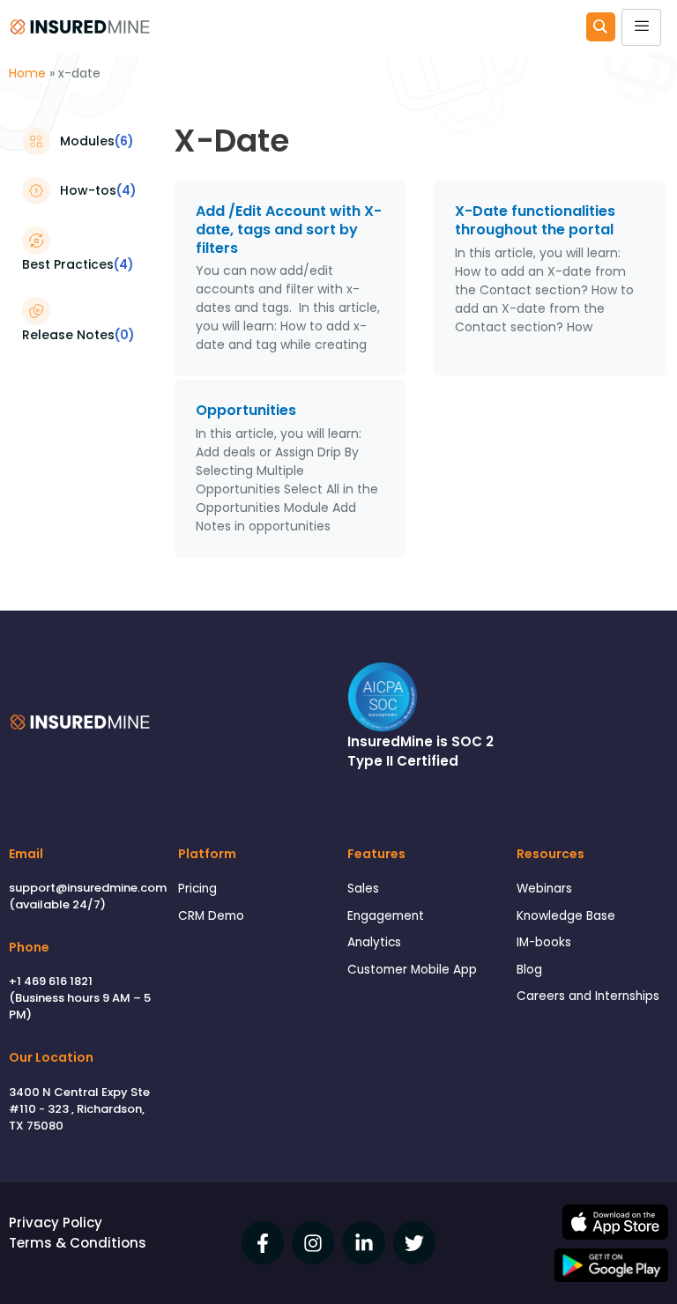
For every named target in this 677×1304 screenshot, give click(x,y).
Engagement (385, 916)
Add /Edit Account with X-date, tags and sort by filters (289, 229)
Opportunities (246, 410)
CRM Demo (211, 916)
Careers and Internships (588, 996)
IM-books (544, 942)
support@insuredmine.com (88, 887)
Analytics (374, 942)
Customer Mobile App (412, 969)
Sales (363, 888)
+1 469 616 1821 (51, 981)
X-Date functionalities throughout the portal (535, 220)
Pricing (197, 888)
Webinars (544, 888)
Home (27, 73)
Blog (529, 969)
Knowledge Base (566, 916)
